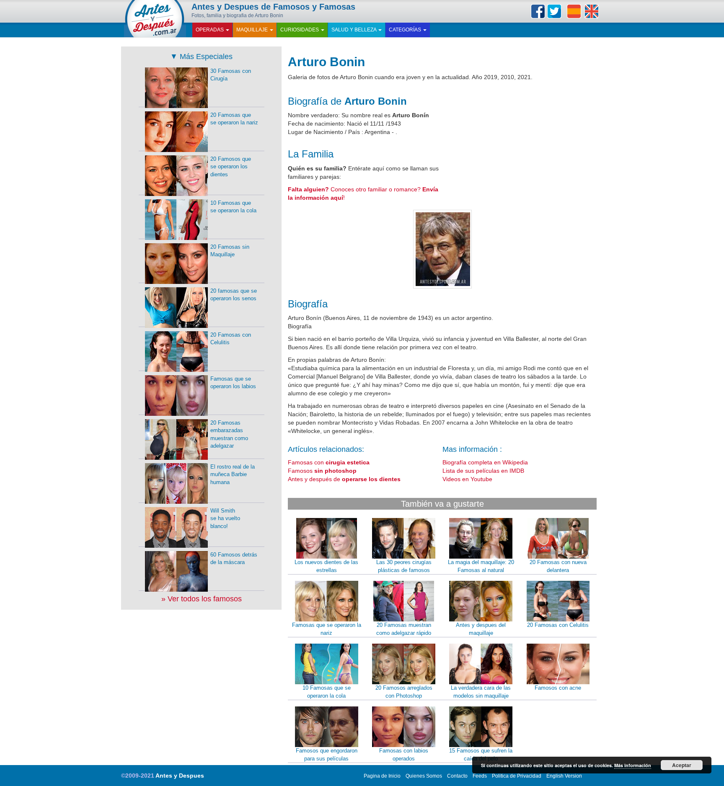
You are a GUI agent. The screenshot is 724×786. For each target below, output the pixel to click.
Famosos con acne (558, 688)
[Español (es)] (574, 11)
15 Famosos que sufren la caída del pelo (480, 754)
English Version (564, 776)
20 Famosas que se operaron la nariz (234, 119)
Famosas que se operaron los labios (233, 383)
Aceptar (681, 765)
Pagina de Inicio (382, 776)
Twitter (554, 11)
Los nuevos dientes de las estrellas (326, 566)
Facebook (538, 11)
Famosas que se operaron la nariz (326, 629)
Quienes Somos (424, 776)
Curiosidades (300, 30)
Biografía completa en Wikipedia (485, 462)
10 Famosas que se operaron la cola (327, 692)
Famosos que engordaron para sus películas (326, 754)
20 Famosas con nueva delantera (558, 566)
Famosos (322, 470)
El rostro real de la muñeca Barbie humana (232, 474)
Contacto (457, 776)
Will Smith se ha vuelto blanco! (225, 518)
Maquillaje (252, 30)
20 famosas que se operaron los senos (233, 295)
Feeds (480, 776)
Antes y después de (344, 479)
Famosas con (329, 462)
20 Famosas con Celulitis (558, 625)
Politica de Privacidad (516, 776)
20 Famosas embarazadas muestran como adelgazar (229, 434)
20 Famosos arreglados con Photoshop (403, 692)
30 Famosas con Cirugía (230, 75)
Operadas (210, 30)
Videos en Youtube (467, 479)
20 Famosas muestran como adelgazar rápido (403, 629)
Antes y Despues (179, 775)
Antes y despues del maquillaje (481, 629)
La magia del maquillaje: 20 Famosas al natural (481, 566)
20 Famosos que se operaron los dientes (230, 167)
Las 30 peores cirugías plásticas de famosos (404, 566)
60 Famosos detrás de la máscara (233, 558)
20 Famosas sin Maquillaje (229, 251)
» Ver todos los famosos (201, 599)
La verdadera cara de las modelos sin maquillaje (481, 692)
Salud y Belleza (354, 30)
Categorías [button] (405, 30)
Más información (632, 765)
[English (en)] (591, 11)
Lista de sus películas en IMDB (483, 470)
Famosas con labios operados (403, 754)
